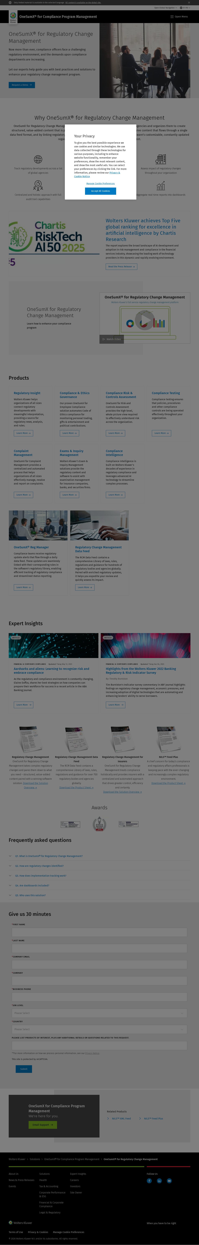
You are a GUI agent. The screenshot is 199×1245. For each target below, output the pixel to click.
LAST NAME (18, 940)
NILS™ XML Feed (121, 1118)
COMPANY (17, 973)
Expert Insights (78, 1173)
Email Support (41, 1124)
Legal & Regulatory (49, 1212)
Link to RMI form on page (22, 85)
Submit (23, 1069)
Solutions (35, 1159)
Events (12, 1186)
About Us (13, 1173)
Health (43, 1180)
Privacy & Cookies (38, 1232)
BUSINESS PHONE (21, 989)
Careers (74, 1180)
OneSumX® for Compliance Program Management (71, 1159)
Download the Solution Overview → (122, 791)
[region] (100, 162)
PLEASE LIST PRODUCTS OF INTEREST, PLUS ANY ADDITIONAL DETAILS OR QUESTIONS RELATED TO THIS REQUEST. (70, 1038)
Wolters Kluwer (17, 1159)
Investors (75, 1186)
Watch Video (114, 339)
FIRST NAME (18, 924)
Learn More (22, 433)
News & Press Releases (21, 1180)
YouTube (169, 1180)
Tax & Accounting (48, 1186)
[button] (49, 856)
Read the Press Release (120, 266)
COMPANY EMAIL (21, 957)
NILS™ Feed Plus (153, 1118)
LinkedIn (159, 1180)
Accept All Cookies (100, 191)
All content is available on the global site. (83, 3)
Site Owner (76, 1192)
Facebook (149, 1180)
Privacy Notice (92, 1053)
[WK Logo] (20, 1222)
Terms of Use (16, 1232)
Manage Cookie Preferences (100, 183)
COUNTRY (17, 1021)
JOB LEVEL (17, 1005)
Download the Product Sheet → (76, 787)
